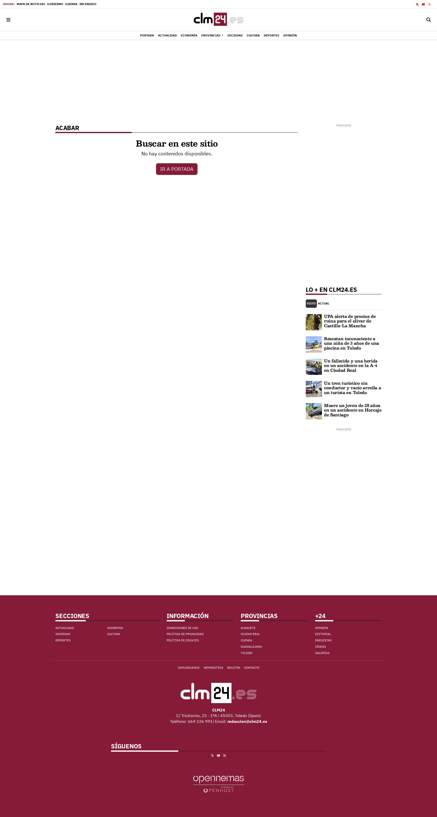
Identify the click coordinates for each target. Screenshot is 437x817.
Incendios (87, 4)
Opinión (321, 628)
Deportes (63, 640)
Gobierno (55, 4)
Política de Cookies (183, 640)
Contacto (251, 667)
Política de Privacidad (185, 634)
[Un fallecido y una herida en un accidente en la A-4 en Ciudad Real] (314, 366)
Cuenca (246, 640)
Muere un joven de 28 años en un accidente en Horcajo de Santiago (353, 410)
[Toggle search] (428, 20)
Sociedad (62, 634)
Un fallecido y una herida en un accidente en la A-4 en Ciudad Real (351, 365)
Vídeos (320, 646)
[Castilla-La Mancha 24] (218, 20)
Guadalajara (251, 646)
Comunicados (189, 667)
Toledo (246, 653)
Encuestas (323, 640)
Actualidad (64, 628)
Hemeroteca (213, 667)
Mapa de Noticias (31, 4)
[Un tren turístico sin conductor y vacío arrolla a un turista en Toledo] (314, 388)
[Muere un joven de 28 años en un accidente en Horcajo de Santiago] (314, 410)
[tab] (311, 303)
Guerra (71, 4)
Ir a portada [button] (176, 169)
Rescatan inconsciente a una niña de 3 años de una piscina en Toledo (351, 343)
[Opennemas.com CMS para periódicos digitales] (218, 783)
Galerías (322, 653)
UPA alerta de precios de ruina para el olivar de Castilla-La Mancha (350, 321)
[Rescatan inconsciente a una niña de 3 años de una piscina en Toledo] (314, 343)
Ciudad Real (250, 634)
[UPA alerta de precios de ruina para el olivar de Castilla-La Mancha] (314, 321)
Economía (115, 628)
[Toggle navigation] (8, 20)
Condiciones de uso (182, 628)
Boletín (233, 667)
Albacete (248, 628)
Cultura (113, 634)
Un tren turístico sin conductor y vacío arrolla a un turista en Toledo (352, 388)
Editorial (323, 634)
